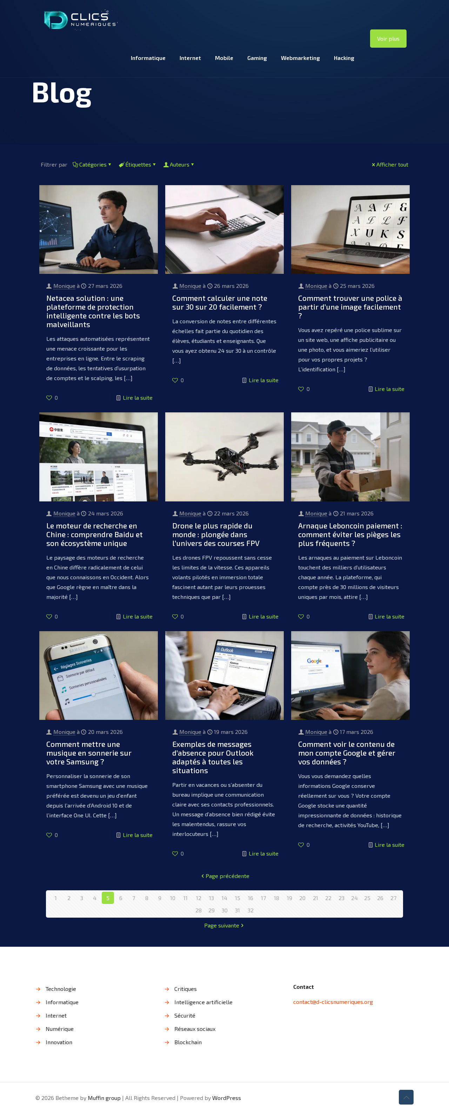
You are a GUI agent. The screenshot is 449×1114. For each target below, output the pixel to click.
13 (211, 897)
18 (276, 897)
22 (328, 897)
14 (224, 897)
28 (198, 910)
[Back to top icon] (406, 1097)
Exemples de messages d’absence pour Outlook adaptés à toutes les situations (213, 757)
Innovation (59, 1042)
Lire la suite (138, 397)
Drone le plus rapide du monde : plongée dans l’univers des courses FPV (216, 534)
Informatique (62, 1002)
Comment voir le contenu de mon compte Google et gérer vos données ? (346, 753)
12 (198, 897)
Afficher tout (392, 164)
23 (341, 897)
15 (237, 897)
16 (250, 897)
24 (354, 897)
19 (289, 897)
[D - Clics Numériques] (80, 19)
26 (380, 897)
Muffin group (104, 1097)
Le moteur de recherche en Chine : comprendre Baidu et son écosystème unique (94, 534)
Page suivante (221, 925)
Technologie (61, 988)
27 (393, 897)
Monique (64, 285)
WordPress (226, 1097)
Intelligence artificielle (203, 1002)
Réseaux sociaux (194, 1028)
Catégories (93, 164)
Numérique (60, 1028)
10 (172, 897)
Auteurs (179, 164)
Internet (56, 1015)
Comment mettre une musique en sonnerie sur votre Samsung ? (89, 753)
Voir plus (388, 38)
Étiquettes (138, 164)
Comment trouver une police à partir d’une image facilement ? (350, 306)
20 (302, 897)
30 (225, 910)
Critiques (185, 988)
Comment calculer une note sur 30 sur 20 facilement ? (219, 302)
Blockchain (188, 1042)
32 (251, 910)
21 (315, 897)
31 (237, 910)
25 (367, 897)
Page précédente (227, 875)
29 (211, 910)
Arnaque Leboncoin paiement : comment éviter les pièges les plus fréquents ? (350, 534)
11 (185, 897)
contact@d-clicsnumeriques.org (333, 1001)
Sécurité (184, 1015)
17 (263, 897)
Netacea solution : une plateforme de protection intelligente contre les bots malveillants (93, 311)
